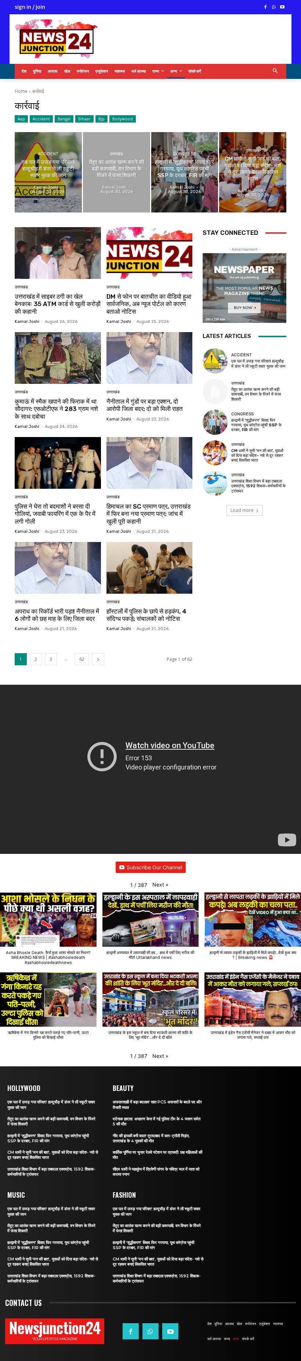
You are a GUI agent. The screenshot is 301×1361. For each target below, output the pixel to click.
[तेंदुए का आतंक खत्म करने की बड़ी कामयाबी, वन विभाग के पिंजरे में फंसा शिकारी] (116, 172)
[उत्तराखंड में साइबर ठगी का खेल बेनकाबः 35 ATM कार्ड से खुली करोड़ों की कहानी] (58, 253)
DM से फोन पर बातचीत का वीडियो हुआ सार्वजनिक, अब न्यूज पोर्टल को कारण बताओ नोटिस (148, 304)
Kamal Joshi (27, 321)
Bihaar (84, 118)
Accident (41, 118)
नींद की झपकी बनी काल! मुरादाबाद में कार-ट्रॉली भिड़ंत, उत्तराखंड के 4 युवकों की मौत (151, 1138)
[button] (275, 71)
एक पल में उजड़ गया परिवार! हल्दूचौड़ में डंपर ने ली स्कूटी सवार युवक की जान (258, 363)
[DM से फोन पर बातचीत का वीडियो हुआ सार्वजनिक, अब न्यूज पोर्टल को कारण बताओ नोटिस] (149, 253)
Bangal (64, 118)
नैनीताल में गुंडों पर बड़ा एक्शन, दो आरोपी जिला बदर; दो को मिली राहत (144, 405)
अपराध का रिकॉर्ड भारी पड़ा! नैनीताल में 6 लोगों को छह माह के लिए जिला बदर (57, 615)
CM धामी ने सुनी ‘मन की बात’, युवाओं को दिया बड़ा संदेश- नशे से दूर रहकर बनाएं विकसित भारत (257, 455)
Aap (21, 118)
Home (21, 91)
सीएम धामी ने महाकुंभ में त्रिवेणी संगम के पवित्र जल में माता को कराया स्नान (156, 1172)
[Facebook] (265, 7)
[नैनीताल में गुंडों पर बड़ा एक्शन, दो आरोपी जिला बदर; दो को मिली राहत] (149, 358)
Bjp (101, 118)
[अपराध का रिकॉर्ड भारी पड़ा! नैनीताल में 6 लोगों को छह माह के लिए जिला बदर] (58, 568)
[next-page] (98, 659)
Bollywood (122, 118)
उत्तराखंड (116, 154)
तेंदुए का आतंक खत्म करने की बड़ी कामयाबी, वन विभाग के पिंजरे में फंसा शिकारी (256, 394)
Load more (242, 510)
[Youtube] (282, 7)
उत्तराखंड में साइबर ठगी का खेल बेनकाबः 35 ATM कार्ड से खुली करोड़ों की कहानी (58, 304)
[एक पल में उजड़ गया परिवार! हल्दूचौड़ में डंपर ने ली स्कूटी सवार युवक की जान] (48, 172)
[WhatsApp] (273, 7)
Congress (184, 154)
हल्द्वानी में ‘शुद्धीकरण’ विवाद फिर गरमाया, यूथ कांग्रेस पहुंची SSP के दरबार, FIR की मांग (256, 425)
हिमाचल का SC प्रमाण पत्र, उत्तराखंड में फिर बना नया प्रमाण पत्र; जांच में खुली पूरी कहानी (148, 514)
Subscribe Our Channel (154, 867)
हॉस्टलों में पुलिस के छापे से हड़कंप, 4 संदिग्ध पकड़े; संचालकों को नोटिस (146, 615)
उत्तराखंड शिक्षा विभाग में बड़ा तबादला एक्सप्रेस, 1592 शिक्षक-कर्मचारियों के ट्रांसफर (258, 486)
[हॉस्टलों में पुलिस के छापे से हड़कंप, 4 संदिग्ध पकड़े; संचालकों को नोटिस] (149, 568)
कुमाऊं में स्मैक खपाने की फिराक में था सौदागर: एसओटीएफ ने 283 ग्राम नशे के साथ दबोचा (56, 409)
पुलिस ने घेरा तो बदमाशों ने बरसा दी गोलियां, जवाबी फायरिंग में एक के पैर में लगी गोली (55, 514)
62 (81, 659)
